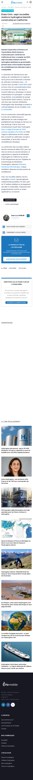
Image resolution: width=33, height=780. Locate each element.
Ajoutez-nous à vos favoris (22, 23)
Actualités (4, 740)
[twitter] (13, 705)
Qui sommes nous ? (7, 720)
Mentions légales (7, 695)
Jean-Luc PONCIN (17, 215)
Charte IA (4, 697)
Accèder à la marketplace (16, 302)
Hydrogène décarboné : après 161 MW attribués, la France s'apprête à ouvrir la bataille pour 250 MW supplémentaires (15, 450)
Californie (12, 268)
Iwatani (13, 179)
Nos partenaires (6, 723)
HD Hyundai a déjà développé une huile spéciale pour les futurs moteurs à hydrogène (15, 512)
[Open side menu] (2, 2)
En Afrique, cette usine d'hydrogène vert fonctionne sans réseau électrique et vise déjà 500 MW (16, 605)
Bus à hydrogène (6, 763)
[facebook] (8, 705)
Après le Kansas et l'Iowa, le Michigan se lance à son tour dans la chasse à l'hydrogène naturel (16, 543)
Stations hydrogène (21, 7)
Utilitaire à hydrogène (8, 760)
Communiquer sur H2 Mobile (10, 726)
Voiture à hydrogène (7, 757)
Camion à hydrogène (7, 766)
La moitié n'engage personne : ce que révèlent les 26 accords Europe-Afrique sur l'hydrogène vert (15, 635)
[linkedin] (3, 705)
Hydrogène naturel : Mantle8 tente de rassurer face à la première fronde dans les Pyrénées (15, 574)
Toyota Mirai (23, 84)
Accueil (3, 7)
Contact (3, 729)
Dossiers (4, 743)
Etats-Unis (22, 268)
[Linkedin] (28, 215)
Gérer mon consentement (10, 699)
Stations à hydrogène (8, 746)
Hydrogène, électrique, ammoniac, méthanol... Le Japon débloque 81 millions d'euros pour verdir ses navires (16, 666)
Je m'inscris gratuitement (16, 259)
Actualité (10, 7)
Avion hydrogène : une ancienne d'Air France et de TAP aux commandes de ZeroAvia (15, 481)
